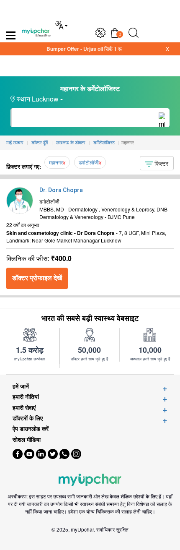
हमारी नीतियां (26, 397)
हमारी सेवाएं (24, 407)
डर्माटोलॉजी (89, 162)
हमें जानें (21, 386)
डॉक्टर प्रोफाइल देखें (37, 278)
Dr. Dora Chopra (61, 190)
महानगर (56, 162)
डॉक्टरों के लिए (28, 418)
